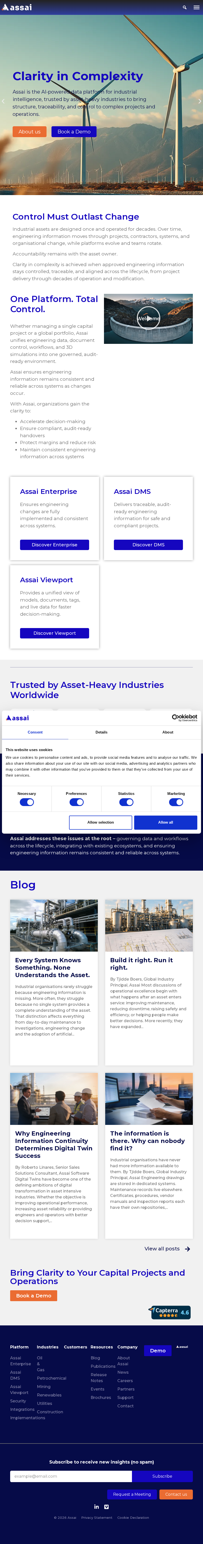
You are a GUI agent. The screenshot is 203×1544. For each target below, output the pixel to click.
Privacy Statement (96, 1517)
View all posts (162, 1249)
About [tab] (167, 732)
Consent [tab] (35, 732)
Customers (75, 1347)
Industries (47, 1347)
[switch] (77, 802)
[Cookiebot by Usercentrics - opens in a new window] (175, 718)
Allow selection (100, 822)
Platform (19, 1347)
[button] (3, 101)
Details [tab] (102, 732)
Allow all (165, 822)
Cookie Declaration (133, 1517)
